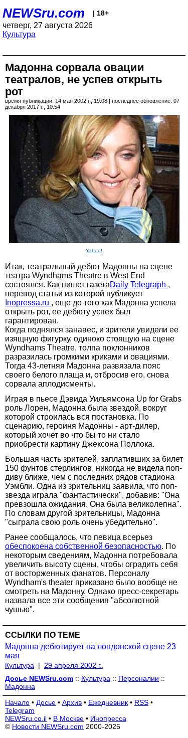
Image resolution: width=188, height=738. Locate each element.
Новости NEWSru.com (48, 726)
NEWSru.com (44, 13)
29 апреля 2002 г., (74, 665)
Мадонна (20, 686)
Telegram (20, 710)
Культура (19, 34)
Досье (46, 702)
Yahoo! (94, 250)
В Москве (68, 718)
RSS (141, 702)
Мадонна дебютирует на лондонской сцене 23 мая (90, 651)
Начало (17, 702)
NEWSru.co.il (26, 718)
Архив (72, 702)
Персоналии (138, 678)
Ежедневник (108, 702)
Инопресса (108, 718)
